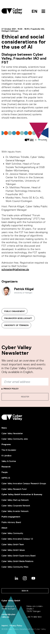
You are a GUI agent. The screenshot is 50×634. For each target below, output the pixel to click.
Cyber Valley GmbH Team (13, 544)
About (4, 528)
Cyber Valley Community (12, 533)
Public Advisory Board (11, 522)
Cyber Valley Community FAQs (15, 567)
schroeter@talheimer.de (15, 269)
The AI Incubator (9, 450)
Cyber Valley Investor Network (15, 511)
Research (6, 467)
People (5, 472)
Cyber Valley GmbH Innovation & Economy (22, 494)
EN (35, 11)
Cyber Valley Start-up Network (15, 500)
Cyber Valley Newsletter (12, 433)
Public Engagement (14, 311)
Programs (6, 444)
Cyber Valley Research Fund (14, 489)
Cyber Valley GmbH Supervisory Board (19, 556)
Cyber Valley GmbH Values (13, 550)
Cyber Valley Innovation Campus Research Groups (24, 483)
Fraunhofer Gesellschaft (18, 318)
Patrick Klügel (24, 289)
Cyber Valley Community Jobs (15, 439)
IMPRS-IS (6, 478)
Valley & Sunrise (9, 461)
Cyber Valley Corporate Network (16, 506)
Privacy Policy (11, 389)
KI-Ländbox (7, 455)
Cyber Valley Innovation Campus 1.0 (17, 539)
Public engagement (11, 517)
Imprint (5, 625)
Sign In (25, 591)
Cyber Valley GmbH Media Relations (17, 561)
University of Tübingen (16, 325)
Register (25, 397)
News (4, 428)
